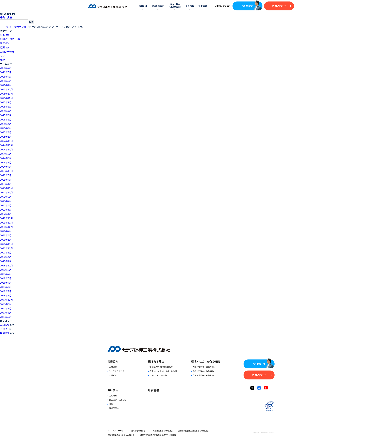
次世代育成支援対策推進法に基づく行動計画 (158, 434)
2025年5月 (5, 119)
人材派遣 (113, 366)
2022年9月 (5, 196)
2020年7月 (5, 252)
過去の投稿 (6, 17)
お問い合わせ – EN (10, 39)
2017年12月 (6, 299)
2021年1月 (5, 239)
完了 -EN (4, 43)
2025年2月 (5, 132)
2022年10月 (6, 192)
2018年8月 (5, 270)
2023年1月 (5, 184)
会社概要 (113, 395)
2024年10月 (6, 149)
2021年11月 (6, 222)
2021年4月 (5, 235)
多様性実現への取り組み (203, 371)
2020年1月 (5, 261)
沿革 (111, 404)
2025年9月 (5, 102)
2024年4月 (5, 166)
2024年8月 (5, 158)
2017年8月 (5, 304)
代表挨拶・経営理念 (117, 399)
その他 (3, 329)
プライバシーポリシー (116, 430)
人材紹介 (113, 375)
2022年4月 (5, 205)
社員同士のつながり (158, 375)
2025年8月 (5, 106)
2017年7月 (5, 308)
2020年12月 (6, 244)
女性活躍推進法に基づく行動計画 (120, 434)
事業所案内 (114, 408)
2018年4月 (5, 282)
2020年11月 (6, 248)
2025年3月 (5, 128)
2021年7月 (5, 231)
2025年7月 (5, 111)
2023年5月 (5, 175)
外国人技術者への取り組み (204, 366)
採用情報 (246, 5)
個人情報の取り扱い (139, 430)
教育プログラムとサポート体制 (163, 371)
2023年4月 (5, 179)
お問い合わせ (279, 5)
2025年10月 (6, 98)
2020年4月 (5, 257)
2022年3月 (5, 209)
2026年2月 (5, 81)
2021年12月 (6, 218)
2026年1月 (5, 85)
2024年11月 (6, 145)
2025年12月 (6, 89)
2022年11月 (6, 188)
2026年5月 (5, 72)
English (226, 5)
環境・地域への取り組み (203, 375)
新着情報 (202, 5)
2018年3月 (5, 287)
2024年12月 (6, 141)
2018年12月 (6, 265)
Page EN (4, 34)
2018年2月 (5, 291)
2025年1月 (5, 136)
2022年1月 (5, 214)
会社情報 (190, 5)
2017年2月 (5, 317)
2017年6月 (5, 312)
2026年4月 (5, 76)
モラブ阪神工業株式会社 (13, 27)
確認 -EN (4, 47)
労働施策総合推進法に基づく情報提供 (193, 430)
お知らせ (5, 324)
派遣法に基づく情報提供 (162, 430)
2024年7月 (5, 162)
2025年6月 (5, 115)
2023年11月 (6, 171)
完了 (2, 56)
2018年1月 (5, 295)
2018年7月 (5, 274)
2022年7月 (5, 201)
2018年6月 (5, 278)
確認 (2, 60)
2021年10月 (6, 227)
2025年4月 (5, 124)
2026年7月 (5, 68)
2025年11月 (6, 93)
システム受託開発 (116, 371)
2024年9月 (5, 154)
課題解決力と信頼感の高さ (161, 366)
